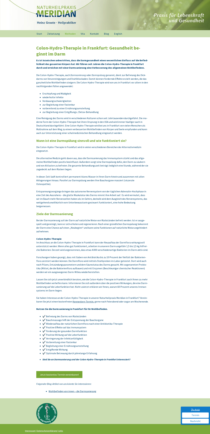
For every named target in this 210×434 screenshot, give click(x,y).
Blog (106, 33)
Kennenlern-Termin (83, 301)
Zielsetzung (53, 33)
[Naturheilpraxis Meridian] (105, 15)
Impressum (30, 430)
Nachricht (195, 421)
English (118, 33)
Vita (83, 33)
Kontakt (94, 33)
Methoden (70, 33)
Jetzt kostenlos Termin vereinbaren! (59, 374)
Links (60, 430)
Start (39, 33)
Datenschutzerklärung (47, 430)
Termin (195, 415)
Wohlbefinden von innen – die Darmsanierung (72, 391)
